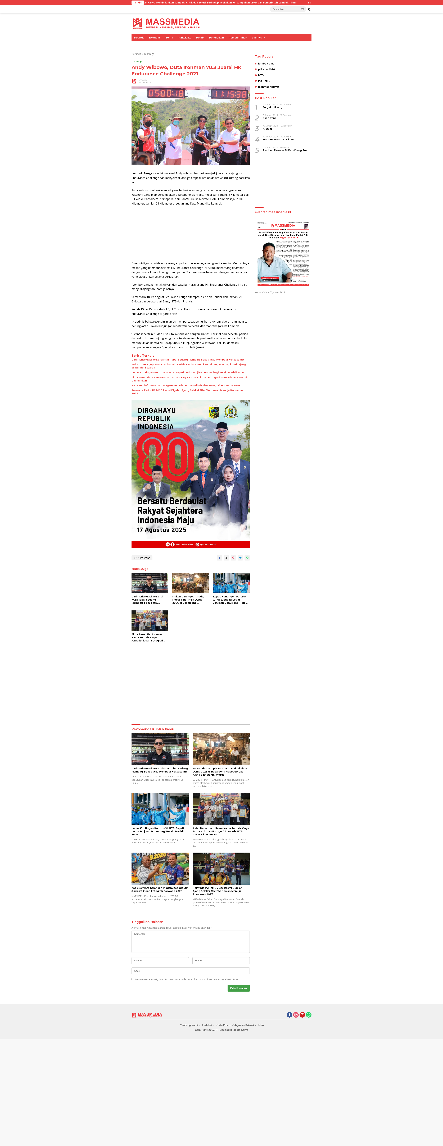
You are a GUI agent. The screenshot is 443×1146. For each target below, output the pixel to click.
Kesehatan (231, 44)
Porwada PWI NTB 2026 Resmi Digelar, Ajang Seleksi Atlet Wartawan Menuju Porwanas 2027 (187, 392)
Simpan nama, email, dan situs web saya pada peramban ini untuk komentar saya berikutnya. (186, 979)
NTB (261, 75)
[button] (302, 9)
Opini (262, 44)
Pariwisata (184, 37)
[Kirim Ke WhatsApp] (247, 558)
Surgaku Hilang (272, 107)
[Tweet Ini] (226, 558)
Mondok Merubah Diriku (278, 139)
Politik (200, 37)
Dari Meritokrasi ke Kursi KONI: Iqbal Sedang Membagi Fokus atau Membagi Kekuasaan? (188, 359)
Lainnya (257, 37)
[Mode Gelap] (309, 9)
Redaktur (143, 80)
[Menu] (134, 9)
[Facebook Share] (219, 558)
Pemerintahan (238, 37)
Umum (138, 44)
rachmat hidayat (268, 86)
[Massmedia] (166, 23)
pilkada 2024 (266, 69)
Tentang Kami (189, 1025)
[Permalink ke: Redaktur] (134, 81)
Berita (169, 37)
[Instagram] (296, 1015)
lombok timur (266, 63)
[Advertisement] (191, 233)
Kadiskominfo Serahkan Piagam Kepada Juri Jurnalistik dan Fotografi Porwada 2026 (186, 385)
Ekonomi (155, 37)
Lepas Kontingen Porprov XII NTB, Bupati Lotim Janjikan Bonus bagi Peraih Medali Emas (188, 372)
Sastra (275, 44)
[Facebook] (289, 1015)
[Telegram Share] (240, 558)
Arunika (268, 129)
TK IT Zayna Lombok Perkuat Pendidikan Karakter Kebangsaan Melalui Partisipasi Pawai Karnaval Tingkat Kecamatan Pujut (283, 2)
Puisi (287, 44)
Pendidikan (216, 37)
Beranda (139, 37)
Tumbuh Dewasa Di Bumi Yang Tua (285, 150)
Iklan (261, 1025)
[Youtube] (302, 1015)
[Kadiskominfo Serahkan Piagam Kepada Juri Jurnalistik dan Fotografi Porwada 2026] (160, 869)
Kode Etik (222, 1025)
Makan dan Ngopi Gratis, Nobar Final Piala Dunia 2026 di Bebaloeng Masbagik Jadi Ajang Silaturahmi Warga (189, 366)
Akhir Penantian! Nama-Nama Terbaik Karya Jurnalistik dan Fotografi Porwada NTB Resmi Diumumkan (189, 379)
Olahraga (190, 44)
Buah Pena (270, 118)
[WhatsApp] (308, 1015)
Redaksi (207, 1025)
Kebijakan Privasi (243, 1025)
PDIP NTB (264, 81)
